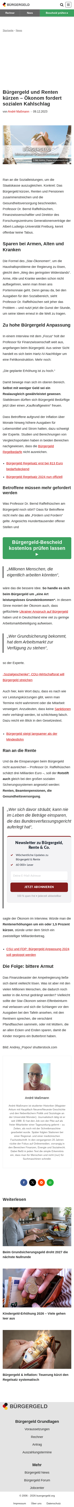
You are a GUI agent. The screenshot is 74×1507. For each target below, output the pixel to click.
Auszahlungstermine (37, 1452)
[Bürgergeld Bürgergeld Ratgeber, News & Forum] (16, 5)
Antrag (37, 1444)
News (30, 13)
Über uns (36, 1503)
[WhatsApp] (50, 1182)
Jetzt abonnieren (39, 887)
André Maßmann (18, 111)
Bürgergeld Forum (37, 1480)
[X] (32, 1182)
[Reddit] (41, 1182)
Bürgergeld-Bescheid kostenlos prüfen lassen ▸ (37, 548)
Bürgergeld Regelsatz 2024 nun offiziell (34, 477)
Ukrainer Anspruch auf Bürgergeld (43, 611)
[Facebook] (23, 1182)
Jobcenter (37, 1488)
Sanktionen (63, 709)
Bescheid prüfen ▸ (57, 12)
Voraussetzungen (37, 1429)
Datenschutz (54, 1503)
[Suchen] (62, 5)
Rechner (10, 13)
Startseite (8, 30)
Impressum (19, 1503)
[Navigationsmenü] (68, 4)
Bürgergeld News (37, 1472)
